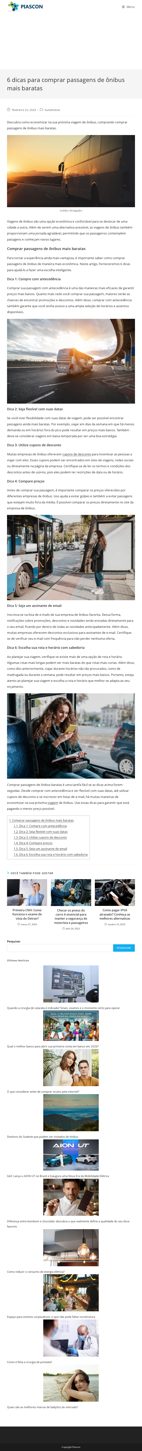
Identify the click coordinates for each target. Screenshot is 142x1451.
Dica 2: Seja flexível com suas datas (41, 832)
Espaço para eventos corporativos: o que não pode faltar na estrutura (51, 1317)
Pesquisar (14, 941)
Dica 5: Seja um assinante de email (40, 849)
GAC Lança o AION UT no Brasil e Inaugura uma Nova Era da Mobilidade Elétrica (58, 1176)
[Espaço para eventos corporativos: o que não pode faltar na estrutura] (71, 1292)
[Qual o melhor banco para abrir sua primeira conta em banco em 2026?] (71, 1025)
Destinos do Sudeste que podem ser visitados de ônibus (42, 1136)
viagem (53, 803)
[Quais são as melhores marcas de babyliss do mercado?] (71, 1383)
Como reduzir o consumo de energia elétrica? (36, 1271)
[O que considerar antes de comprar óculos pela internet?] (71, 1067)
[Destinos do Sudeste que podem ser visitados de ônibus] (71, 1112)
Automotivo (52, 110)
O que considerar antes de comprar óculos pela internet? (43, 1091)
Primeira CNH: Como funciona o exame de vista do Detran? (27, 914)
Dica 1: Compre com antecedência (40, 826)
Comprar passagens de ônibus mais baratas (41, 820)
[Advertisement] (71, 42)
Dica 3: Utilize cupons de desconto (40, 837)
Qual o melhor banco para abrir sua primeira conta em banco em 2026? (53, 1046)
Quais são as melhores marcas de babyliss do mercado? (42, 1407)
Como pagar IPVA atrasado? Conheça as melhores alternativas (114, 914)
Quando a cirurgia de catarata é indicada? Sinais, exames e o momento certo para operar (63, 1008)
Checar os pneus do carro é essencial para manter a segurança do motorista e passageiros (71, 916)
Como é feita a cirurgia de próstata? (29, 1362)
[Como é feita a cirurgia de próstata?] (71, 1338)
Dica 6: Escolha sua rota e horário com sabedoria (51, 854)
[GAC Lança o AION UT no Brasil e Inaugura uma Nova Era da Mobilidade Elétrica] (71, 1155)
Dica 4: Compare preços (33, 843)
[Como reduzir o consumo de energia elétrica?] (71, 1247)
